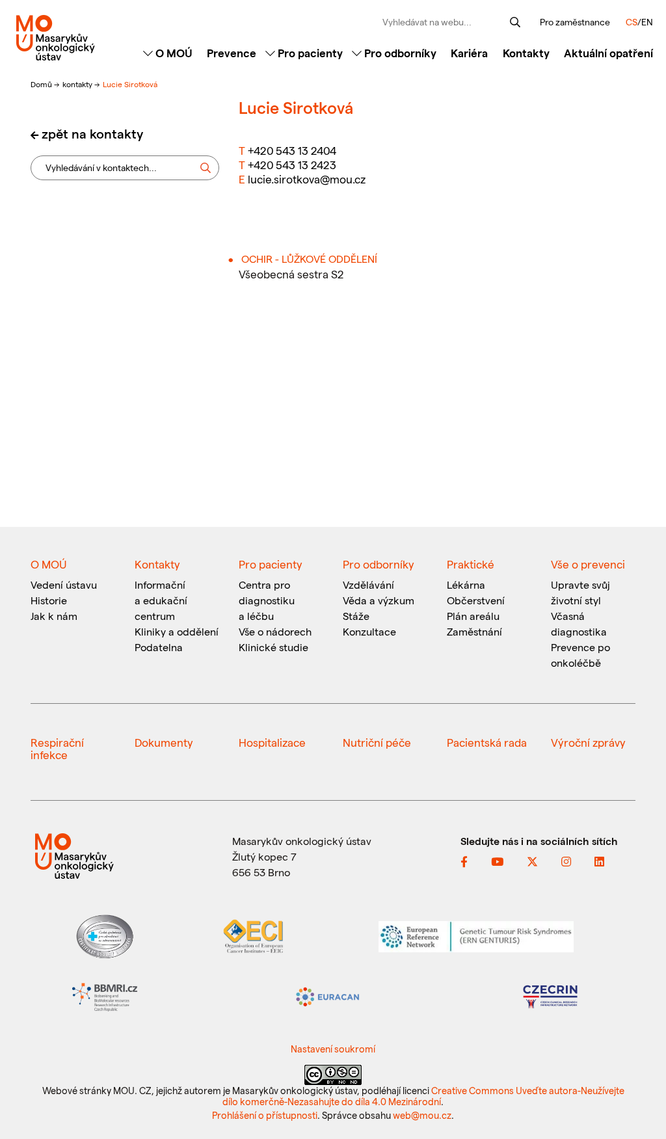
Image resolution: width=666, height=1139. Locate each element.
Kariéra (469, 52)
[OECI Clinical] (253, 935)
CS (631, 21)
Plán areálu (473, 616)
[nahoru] (637, 1101)
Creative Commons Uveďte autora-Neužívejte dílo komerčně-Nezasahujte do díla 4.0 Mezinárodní (423, 1095)
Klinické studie (273, 647)
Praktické (470, 563)
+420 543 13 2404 (292, 150)
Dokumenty (164, 742)
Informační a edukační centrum (161, 600)
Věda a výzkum (378, 600)
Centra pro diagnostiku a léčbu (267, 600)
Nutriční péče (377, 742)
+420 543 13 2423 (292, 164)
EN (647, 21)
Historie (49, 600)
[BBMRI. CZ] (104, 995)
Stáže (356, 616)
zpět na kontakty (92, 133)
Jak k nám (54, 616)
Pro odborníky (399, 52)
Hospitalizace (272, 742)
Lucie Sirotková (130, 83)
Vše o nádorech (275, 631)
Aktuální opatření (608, 52)
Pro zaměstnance (575, 22)
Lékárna (466, 584)
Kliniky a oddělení (177, 631)
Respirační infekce (57, 748)
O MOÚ (173, 52)
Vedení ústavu (64, 584)
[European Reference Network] (476, 935)
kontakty (78, 83)
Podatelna (159, 647)
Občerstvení (476, 600)
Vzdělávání (368, 584)
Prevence (231, 52)
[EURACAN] (327, 995)
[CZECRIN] (550, 995)
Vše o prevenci (588, 563)
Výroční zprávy (588, 742)
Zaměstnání (474, 631)
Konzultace (369, 631)
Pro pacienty (309, 52)
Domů (42, 83)
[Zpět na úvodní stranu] (55, 37)
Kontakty (526, 52)
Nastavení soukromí (333, 1048)
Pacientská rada (487, 742)
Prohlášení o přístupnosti (264, 1115)
